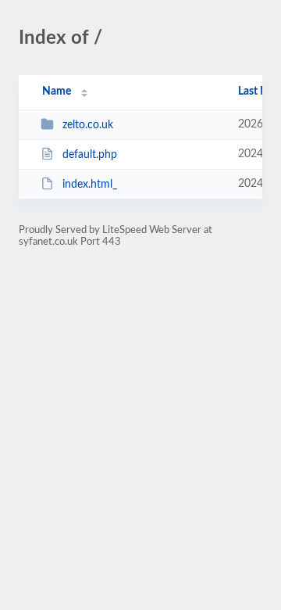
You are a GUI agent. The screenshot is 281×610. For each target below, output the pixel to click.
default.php (89, 154)
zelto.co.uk (87, 125)
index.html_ (89, 184)
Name (56, 91)
